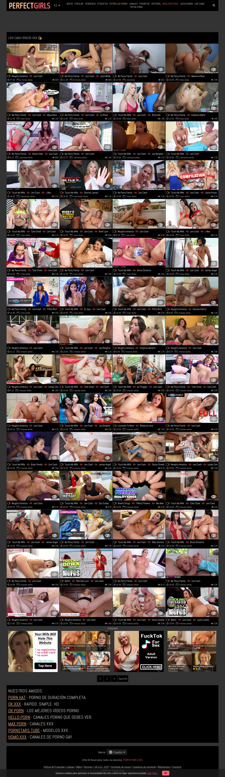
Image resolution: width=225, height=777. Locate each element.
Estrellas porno (118, 3)
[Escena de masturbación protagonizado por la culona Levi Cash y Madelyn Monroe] (86, 136)
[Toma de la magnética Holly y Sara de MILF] (33, 408)
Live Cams (199, 3)
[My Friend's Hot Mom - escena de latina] (139, 330)
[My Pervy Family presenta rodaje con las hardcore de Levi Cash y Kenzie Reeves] (192, 563)
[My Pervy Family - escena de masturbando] (86, 58)
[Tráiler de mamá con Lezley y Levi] (33, 369)
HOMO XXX (17, 737)
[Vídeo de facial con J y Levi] (139, 486)
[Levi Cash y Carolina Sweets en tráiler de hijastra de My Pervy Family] (33, 563)
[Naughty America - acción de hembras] (33, 58)
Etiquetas (102, 3)
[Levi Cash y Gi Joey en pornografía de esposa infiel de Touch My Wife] (86, 291)
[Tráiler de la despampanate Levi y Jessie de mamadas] (139, 602)
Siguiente (123, 678)
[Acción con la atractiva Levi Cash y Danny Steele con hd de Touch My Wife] (33, 447)
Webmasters (164, 767)
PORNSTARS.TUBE (24, 730)
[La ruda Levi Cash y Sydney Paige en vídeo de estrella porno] (139, 97)
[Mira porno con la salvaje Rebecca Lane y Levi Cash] (139, 408)
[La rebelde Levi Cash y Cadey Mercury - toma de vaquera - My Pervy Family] (192, 58)
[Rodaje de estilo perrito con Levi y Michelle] (86, 253)
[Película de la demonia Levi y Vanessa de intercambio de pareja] (192, 136)
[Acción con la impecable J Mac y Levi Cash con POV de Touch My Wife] (192, 214)
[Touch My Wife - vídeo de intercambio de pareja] (139, 524)
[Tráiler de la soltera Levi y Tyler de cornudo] (86, 369)
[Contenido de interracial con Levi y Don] (86, 486)
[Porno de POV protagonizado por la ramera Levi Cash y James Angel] (192, 253)
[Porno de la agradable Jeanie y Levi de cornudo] (139, 253)
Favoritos (144, 3)
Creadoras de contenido (144, 767)
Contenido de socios (121, 767)
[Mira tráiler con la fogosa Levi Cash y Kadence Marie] (192, 97)
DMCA (79, 767)
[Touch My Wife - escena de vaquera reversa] (86, 175)
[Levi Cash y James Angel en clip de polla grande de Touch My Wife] (33, 524)
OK (166, 773)
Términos (88, 767)
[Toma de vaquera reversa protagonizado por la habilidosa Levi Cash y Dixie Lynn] (192, 175)
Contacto (176, 767)
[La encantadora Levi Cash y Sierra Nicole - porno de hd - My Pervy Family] (139, 175)
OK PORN (16, 710)
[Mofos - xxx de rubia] (86, 563)
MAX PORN (17, 724)
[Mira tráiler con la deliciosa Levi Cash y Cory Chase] (86, 602)
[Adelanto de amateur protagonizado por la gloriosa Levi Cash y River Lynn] (86, 214)
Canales (133, 3)
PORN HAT (17, 697)
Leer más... (152, 773)
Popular (79, 3)
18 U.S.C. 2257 (101, 767)
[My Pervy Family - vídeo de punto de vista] (33, 136)
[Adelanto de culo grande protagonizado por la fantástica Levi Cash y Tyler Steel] (192, 486)
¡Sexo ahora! (186, 3)
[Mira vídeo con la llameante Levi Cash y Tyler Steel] (192, 369)
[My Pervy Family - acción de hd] (33, 291)
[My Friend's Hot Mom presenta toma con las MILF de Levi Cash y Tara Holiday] (139, 214)
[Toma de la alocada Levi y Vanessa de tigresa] (33, 214)
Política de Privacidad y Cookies (59, 767)
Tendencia (90, 3)
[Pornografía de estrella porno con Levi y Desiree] (192, 291)
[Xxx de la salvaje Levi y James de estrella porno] (86, 447)
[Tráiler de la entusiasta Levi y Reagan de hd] (139, 563)
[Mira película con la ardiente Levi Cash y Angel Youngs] (139, 369)
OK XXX (14, 704)
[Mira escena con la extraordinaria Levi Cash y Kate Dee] (86, 330)
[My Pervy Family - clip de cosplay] (33, 253)
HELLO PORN (19, 717)
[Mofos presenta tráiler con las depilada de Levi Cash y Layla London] (192, 602)
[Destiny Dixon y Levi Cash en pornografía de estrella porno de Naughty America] (33, 330)
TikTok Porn (136, 7)
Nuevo (70, 3)
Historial (156, 3)
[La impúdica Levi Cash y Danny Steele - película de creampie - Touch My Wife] (139, 447)
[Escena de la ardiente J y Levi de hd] (33, 175)
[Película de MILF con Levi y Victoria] (86, 408)
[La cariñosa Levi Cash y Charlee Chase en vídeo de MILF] (192, 330)
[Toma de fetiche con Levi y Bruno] (192, 524)
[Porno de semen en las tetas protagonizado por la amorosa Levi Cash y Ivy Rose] (86, 97)
